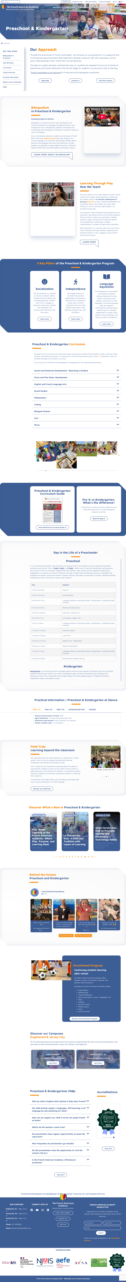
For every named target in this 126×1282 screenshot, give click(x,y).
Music (37, 425)
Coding (37, 404)
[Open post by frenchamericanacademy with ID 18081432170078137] (86, 909)
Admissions (70, 7)
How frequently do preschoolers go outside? (53, 1143)
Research (90, 202)
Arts (36, 418)
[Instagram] (42, 1210)
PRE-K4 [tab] (60, 709)
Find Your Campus (91, 1)
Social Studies (40, 391)
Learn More (53, 1063)
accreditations (63, 1250)
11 (88, 857)
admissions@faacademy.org (21, 1228)
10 (85, 857)
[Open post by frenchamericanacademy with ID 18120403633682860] (41, 909)
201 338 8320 (17, 1224)
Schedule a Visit (77, 1)
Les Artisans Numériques (82, 1278)
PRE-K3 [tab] (49, 709)
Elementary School (104, 843)
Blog (114, 1)
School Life (99, 7)
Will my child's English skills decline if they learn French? (59, 1101)
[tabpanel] (76, 719)
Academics (84, 7)
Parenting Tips (102, 845)
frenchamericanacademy (41, 900)
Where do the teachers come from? (48, 1127)
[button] (76, 370)
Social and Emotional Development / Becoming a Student (61, 370)
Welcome (57, 7)
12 (92, 857)
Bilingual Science (42, 411)
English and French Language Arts (50, 384)
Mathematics (40, 398)
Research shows (50, 138)
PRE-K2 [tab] (37, 709)
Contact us (66, 1)
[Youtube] (37, 1210)
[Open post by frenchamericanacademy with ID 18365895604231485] (109, 909)
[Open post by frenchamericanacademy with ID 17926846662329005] (64, 909)
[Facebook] (31, 1210)
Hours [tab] (92, 709)
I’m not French (115, 7)
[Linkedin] (47, 1210)
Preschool (37, 848)
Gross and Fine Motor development (50, 377)
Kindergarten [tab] (77, 709)
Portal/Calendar (104, 1)
